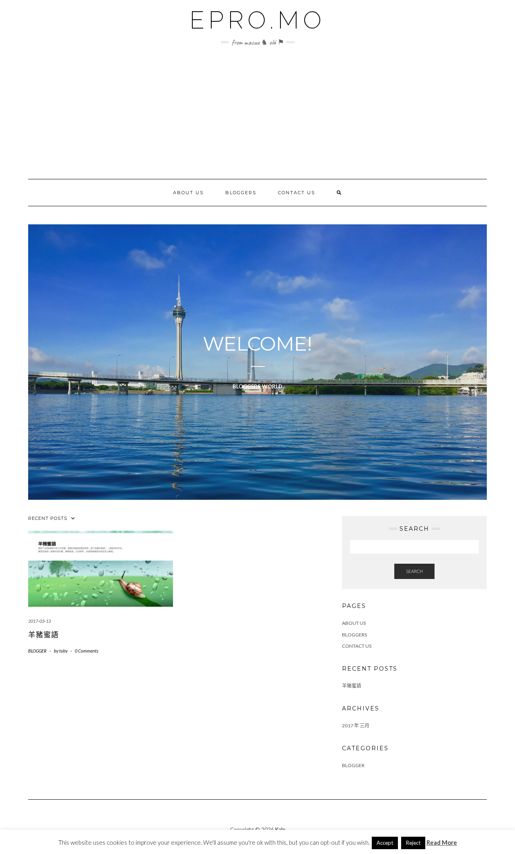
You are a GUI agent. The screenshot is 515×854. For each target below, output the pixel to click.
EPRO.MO (257, 20)
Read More (441, 842)
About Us (188, 192)
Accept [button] (385, 843)
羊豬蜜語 (43, 634)
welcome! (257, 344)
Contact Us (296, 192)
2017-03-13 (39, 621)
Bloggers (240, 192)
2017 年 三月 (355, 726)
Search (414, 571)
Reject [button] (413, 843)
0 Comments (86, 650)
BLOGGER (37, 650)
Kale (280, 829)
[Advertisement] (257, 118)
